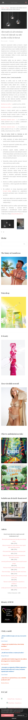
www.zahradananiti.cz (17, 213)
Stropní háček (7, 191)
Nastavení (14, 718)
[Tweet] (3, 232)
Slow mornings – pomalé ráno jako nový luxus (14, 571)
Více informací (17, 712)
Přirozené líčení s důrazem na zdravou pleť (14, 551)
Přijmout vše (7, 715)
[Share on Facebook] (1, 232)
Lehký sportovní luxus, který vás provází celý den (14, 587)
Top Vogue (14, 2)
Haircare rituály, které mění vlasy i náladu (14, 567)
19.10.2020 (4, 41)
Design (7, 7)
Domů (2, 7)
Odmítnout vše (20, 715)
